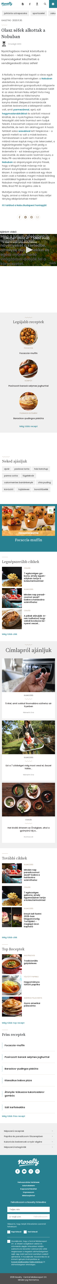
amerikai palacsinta (33, 998)
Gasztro (6, 20)
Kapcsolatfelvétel (28, 1189)
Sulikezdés (28, 589)
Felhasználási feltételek (29, 1182)
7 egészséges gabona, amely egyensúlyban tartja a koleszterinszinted (35, 577)
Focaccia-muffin (28, 353)
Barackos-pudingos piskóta (28, 418)
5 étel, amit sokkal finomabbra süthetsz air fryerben (28, 705)
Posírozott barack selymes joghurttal (28, 385)
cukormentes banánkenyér (18, 482)
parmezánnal (21, 109)
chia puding (44, 482)
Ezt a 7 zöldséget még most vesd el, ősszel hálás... (28, 767)
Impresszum (28, 1192)
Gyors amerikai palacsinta (32, 1004)
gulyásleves (29, 955)
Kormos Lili (28, 837)
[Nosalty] (6, 4)
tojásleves (23, 489)
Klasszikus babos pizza (18, 1080)
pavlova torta (21, 468)
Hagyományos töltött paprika (32, 983)
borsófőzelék (41, 489)
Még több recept (28, 426)
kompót (28, 380)
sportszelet (39, 13)
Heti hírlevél (33, 1232)
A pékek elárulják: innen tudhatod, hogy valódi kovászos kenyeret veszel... (35, 620)
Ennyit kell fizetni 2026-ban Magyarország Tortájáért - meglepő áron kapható (32, 920)
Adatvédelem (28, 1185)
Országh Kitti (14, 44)
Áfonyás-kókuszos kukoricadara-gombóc (25, 1093)
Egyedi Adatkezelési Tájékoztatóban (27, 1262)
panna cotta (11, 475)
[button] (28, 250)
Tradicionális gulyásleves (31, 962)
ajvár (7, 468)
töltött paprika (31, 976)
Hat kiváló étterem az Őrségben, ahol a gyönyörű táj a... (29, 829)
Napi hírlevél (16, 1232)
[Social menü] (30, 4)
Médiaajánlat (28, 1195)
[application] (28, 250)
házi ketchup (41, 468)
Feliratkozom (41, 1216)
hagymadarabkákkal (15, 113)
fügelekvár (28, 475)
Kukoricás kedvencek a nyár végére (23, 1142)
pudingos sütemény (28, 413)
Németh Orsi (28, 712)
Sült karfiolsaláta (15, 1107)
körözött (8, 489)
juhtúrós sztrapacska (15, 13)
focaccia (28, 348)
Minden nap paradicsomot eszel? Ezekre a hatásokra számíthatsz (34, 598)
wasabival (24, 131)
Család (27, 568)
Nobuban (46, 78)
